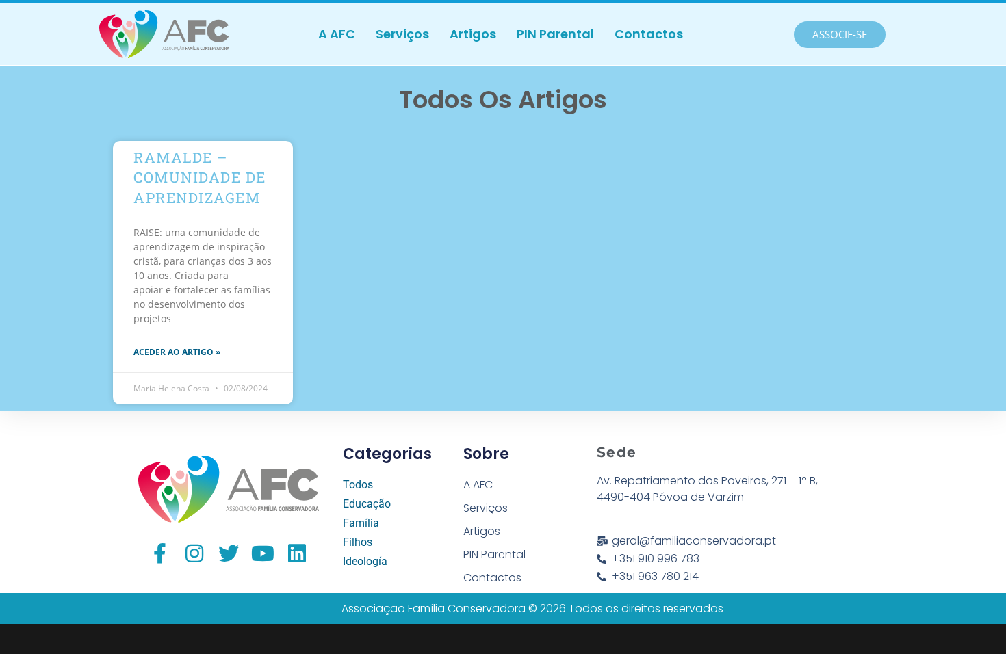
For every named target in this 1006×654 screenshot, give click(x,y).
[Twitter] (228, 553)
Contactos (649, 33)
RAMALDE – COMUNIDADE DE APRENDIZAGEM (199, 177)
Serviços (402, 33)
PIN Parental (555, 33)
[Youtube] (263, 553)
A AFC (336, 33)
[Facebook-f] (160, 553)
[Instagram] (194, 553)
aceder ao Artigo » (176, 352)
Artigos (473, 33)
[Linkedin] (297, 553)
